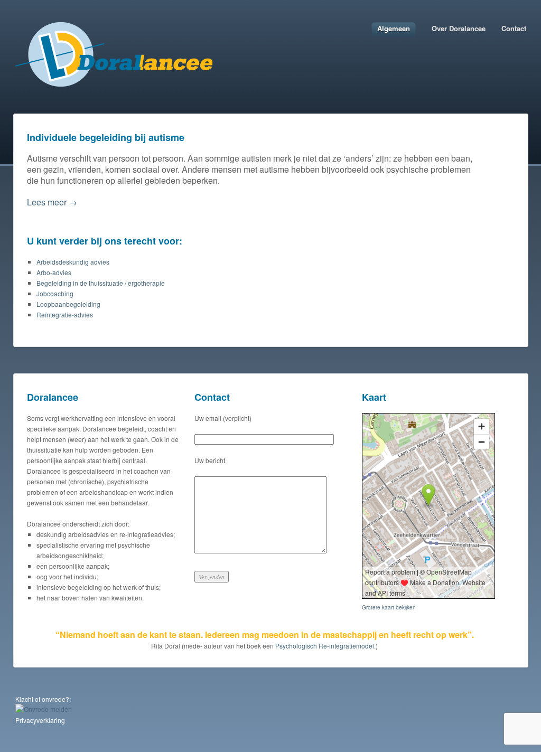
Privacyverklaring (40, 720)
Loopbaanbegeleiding (68, 303)
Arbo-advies (53, 272)
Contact (513, 28)
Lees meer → (52, 202)
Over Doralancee (459, 28)
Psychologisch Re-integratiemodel (324, 645)
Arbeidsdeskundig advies (72, 261)
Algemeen (393, 28)
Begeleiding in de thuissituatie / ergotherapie (100, 282)
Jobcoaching (54, 293)
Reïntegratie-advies (64, 314)
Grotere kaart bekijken (389, 607)
